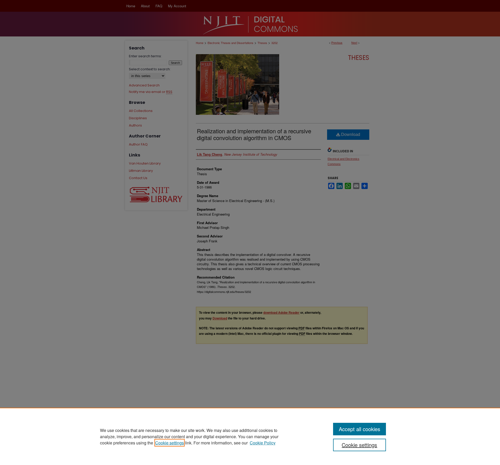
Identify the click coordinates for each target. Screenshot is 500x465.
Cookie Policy (263, 443)
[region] (250, 436)
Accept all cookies (359, 429)
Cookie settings (169, 443)
